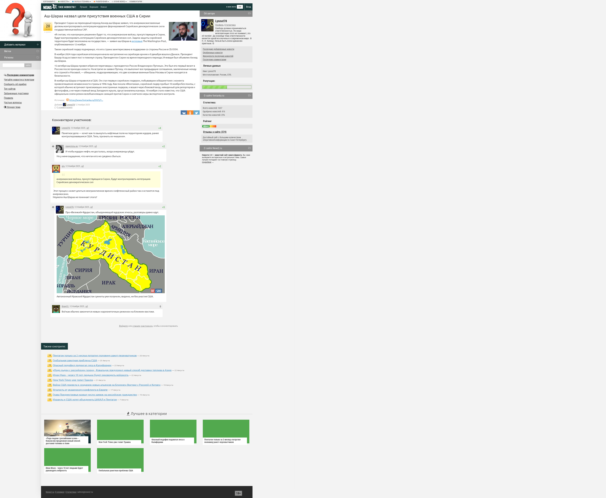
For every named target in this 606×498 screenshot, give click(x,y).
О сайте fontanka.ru (214, 95)
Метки (7, 51)
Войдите (123, 325)
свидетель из (71, 146)
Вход (248, 6)
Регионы (8, 57)
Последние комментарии (214, 59)
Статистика (230, 25)
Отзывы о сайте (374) (214, 131)
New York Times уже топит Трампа (73, 379)
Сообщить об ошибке (15, 84)
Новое (104, 7)
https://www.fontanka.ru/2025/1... (86, 100)
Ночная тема (13, 107)
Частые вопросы (13, 102)
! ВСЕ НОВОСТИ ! (67, 7)
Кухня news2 (119, 1)
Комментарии (136, 1)
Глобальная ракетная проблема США (75, 360)
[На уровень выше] (53, 146)
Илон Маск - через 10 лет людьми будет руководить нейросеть (90, 374)
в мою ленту (231, 7)
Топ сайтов (9, 88)
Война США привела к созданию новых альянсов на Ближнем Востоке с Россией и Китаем (106, 384)
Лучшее (83, 7)
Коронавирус (49, 1)
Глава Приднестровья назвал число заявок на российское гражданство (95, 394)
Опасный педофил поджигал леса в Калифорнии (82, 365)
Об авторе (209, 13)
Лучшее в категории (148, 413)
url (88, 128)
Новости (64, 1)
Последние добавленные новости (218, 49)
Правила (8, 97)
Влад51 (65, 306)
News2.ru (50, 492)
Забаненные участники (16, 93)
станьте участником (143, 325)
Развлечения (101, 1)
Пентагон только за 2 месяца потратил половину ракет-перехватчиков (95, 355)
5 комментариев (64, 107)
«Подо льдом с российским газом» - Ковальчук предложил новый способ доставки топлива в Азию (112, 370)
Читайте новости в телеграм (19, 79)
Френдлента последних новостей (218, 56)
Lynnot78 (71, 104)
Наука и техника (81, 1)
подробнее (206, 162)
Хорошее (93, 7)
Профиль (219, 25)
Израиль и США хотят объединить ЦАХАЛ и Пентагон (85, 399)
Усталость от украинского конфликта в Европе (80, 389)
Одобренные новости (213, 52)
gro (63, 166)
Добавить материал (14, 44)
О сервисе (59, 492)
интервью (137, 40)
